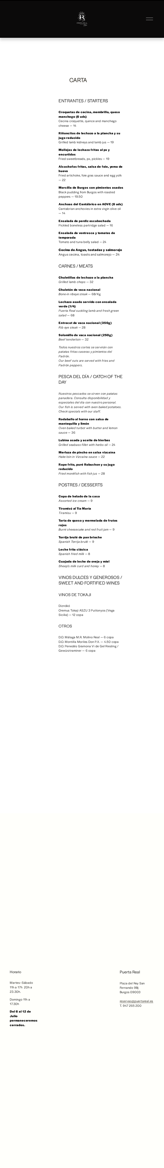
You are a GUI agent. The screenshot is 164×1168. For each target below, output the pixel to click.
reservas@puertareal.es (136, 1001)
